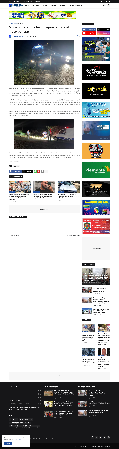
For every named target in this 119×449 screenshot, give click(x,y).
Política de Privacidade (27, 1)
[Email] (42, 171)
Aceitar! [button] (8, 443)
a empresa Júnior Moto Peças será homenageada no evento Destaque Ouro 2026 (24, 409)
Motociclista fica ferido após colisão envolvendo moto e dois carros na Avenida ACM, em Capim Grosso (104, 338)
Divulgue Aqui (44, 209)
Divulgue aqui (96, 248)
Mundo (62, 5)
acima (59, 376)
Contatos (37, 1)
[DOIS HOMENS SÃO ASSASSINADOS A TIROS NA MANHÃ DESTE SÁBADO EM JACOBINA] (82, 393)
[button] (104, 5)
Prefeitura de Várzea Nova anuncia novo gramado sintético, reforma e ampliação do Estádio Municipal (64, 393)
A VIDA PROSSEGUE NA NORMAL (25, 404)
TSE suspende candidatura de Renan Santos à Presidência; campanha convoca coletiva (63, 403)
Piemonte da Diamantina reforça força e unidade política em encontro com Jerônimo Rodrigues (19, 197)
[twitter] (104, 1)
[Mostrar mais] (46, 171)
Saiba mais (17, 440)
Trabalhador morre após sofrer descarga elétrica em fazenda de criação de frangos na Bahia (104, 362)
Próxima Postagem (73, 235)
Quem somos (16, 1)
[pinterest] (109, 1)
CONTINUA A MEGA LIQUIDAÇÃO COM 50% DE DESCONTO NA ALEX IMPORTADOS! (64, 413)
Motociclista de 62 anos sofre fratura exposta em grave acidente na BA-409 (68, 196)
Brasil (53, 5)
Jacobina (35, 5)
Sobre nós (83, 446)
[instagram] (104, 437)
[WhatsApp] (35, 171)
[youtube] (107, 1)
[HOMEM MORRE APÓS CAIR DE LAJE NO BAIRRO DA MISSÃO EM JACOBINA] (87, 311)
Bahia (45, 5)
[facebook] (101, 1)
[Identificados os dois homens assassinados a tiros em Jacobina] (87, 290)
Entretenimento (76, 5)
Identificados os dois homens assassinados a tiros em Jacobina (100, 289)
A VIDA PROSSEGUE (25, 400)
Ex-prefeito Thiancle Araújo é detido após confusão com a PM (88, 360)
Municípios (21, 23)
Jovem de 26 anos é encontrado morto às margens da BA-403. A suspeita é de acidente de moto (43, 196)
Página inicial (13, 23)
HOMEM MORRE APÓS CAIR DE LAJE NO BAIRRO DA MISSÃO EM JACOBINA (101, 310)
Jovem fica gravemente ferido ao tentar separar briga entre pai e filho (88, 337)
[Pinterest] (38, 171)
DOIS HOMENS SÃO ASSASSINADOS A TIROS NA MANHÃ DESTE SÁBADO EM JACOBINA (97, 393)
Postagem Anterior (15, 235)
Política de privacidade (96, 446)
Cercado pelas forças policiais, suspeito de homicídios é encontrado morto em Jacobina (101, 300)
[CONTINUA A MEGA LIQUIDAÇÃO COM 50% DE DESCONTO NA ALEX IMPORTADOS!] (48, 414)
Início (10, 1)
